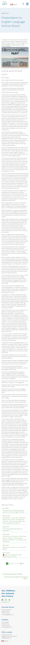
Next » (21, 563)
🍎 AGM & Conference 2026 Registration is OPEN (12, 555)
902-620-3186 (5, 611)
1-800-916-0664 (6, 613)
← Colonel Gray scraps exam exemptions (12, 574)
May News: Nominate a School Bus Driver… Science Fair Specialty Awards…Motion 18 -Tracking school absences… (15, 538)
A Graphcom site (5, 602)
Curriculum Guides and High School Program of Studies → (16, 577)
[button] (23, 4)
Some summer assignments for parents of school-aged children (13, 511)
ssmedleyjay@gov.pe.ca (8, 614)
